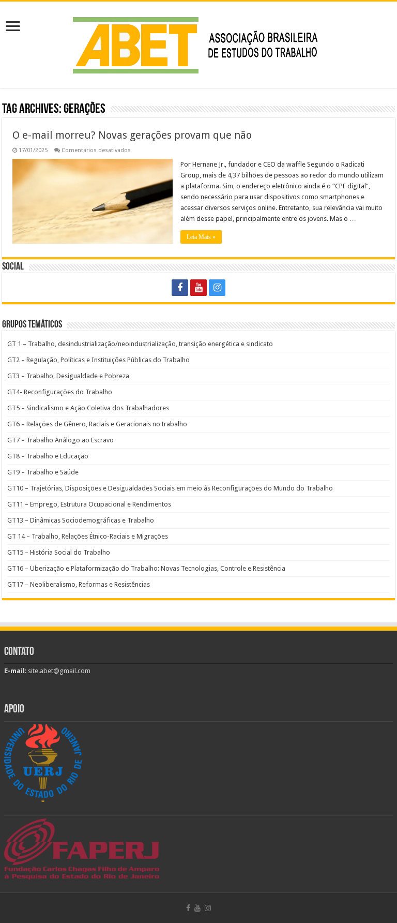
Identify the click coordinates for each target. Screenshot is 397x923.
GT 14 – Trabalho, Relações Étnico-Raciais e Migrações (87, 536)
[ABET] (198, 43)
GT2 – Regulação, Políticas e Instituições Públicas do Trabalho (98, 360)
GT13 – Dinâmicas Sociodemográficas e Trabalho (80, 520)
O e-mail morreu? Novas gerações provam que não (132, 135)
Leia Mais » (201, 237)
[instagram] (217, 287)
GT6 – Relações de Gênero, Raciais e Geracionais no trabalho (97, 424)
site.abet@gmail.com (58, 671)
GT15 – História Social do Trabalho (58, 552)
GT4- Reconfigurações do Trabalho (59, 392)
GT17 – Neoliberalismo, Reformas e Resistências (78, 584)
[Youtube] (198, 287)
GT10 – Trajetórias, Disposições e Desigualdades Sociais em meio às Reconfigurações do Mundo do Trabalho (170, 488)
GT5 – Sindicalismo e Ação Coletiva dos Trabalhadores (88, 408)
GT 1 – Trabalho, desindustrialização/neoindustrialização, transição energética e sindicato (140, 344)
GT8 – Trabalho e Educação (47, 456)
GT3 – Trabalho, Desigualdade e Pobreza (68, 376)
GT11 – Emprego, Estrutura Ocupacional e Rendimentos (89, 504)
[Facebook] (180, 287)
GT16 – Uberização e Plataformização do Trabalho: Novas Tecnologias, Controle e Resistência (146, 568)
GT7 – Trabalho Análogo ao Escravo (60, 440)
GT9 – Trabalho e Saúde (43, 472)
